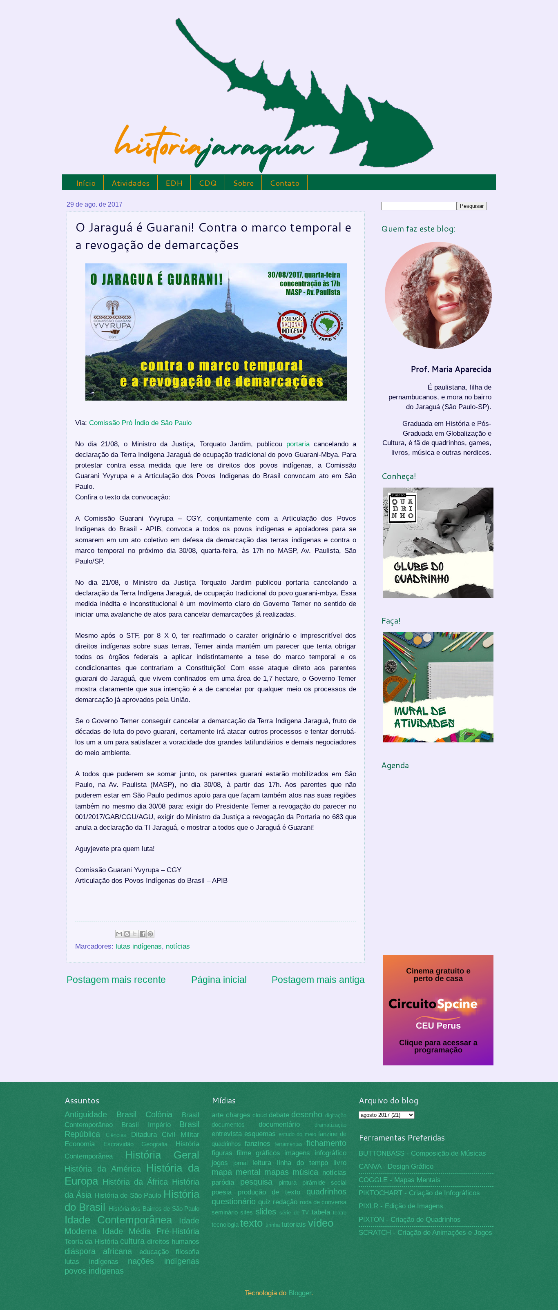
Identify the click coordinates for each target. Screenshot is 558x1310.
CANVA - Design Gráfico (396, 1166)
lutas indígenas (139, 946)
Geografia (154, 1144)
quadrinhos (326, 1191)
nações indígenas (163, 1261)
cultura (132, 1240)
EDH (174, 182)
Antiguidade (86, 1114)
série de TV (294, 1213)
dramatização (330, 1125)
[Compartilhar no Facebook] (142, 934)
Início (86, 182)
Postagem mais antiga (318, 979)
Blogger (299, 1293)
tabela (321, 1212)
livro (339, 1163)
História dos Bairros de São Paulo (154, 1208)
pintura (288, 1182)
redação (285, 1202)
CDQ (208, 182)
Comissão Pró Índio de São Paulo (140, 423)
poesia (222, 1192)
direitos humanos (173, 1241)
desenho (306, 1114)
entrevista (227, 1134)
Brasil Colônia (144, 1114)
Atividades (131, 182)
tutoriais (293, 1224)
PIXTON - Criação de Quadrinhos (410, 1219)
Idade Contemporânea (118, 1220)
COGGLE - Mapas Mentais (400, 1180)
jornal (240, 1163)
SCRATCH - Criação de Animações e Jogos (425, 1232)
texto (251, 1223)
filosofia (187, 1252)
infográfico (330, 1153)
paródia (223, 1182)
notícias (178, 946)
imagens (297, 1153)
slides (266, 1211)
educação (154, 1252)
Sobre (243, 182)
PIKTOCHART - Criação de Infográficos (419, 1193)
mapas (276, 1171)
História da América (103, 1168)
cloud (259, 1115)
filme (244, 1153)
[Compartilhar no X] (135, 934)
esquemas (260, 1134)
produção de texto (269, 1192)
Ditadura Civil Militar (165, 1134)
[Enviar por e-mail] (119, 934)
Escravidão (118, 1144)
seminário (225, 1212)
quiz (264, 1202)
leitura (261, 1163)
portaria (298, 444)
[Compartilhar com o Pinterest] (150, 934)
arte (217, 1115)
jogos (220, 1163)
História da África (135, 1181)
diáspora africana (98, 1251)
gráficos (268, 1153)
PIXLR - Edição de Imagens (401, 1206)
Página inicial (219, 979)
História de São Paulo (127, 1195)
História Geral (162, 1155)
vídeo (320, 1223)
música (305, 1171)
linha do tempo (302, 1163)
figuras (222, 1153)
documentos (228, 1124)
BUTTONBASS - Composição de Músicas (422, 1153)
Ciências (116, 1135)
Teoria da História (91, 1241)
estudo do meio (297, 1134)
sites (246, 1212)
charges (238, 1115)
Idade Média (127, 1231)
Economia (80, 1144)
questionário (234, 1201)
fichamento (326, 1142)
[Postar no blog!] (127, 934)
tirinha (273, 1225)
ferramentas (289, 1144)
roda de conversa (323, 1202)
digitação (335, 1115)
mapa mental (236, 1171)
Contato (284, 182)
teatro (339, 1213)
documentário (279, 1124)
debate (279, 1115)
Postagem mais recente (116, 979)
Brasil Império (145, 1125)
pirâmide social (324, 1182)
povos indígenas (94, 1270)
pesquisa (256, 1181)
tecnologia (225, 1224)
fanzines (257, 1143)
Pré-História (177, 1231)
